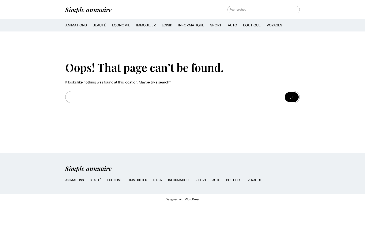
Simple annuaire (88, 9)
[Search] (292, 97)
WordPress (192, 199)
